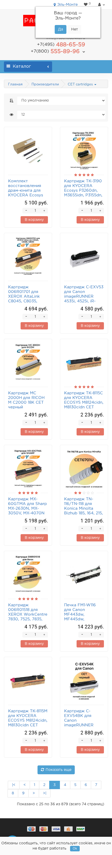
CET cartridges (81, 84)
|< (13, 785)
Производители (45, 84)
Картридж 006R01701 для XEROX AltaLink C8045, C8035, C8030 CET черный (27, 296)
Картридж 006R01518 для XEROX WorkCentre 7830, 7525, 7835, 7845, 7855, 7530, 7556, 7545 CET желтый (27, 619)
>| (44, 793)
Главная (15, 84)
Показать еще (58, 769)
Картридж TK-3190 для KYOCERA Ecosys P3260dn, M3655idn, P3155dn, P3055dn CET (83, 190)
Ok (75, 848)
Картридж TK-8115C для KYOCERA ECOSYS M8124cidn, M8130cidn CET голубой (83, 402)
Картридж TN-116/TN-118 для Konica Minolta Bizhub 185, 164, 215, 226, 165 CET (83, 508)
